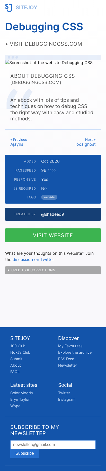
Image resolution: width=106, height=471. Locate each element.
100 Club (17, 346)
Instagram (67, 399)
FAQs (15, 371)
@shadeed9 (52, 214)
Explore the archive (75, 352)
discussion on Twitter (33, 259)
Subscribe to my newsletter (34, 430)
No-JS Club (20, 352)
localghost (85, 142)
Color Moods (21, 393)
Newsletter (67, 365)
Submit (16, 359)
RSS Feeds (67, 359)
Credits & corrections (33, 270)
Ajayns (18, 142)
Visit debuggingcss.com (46, 44)
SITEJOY (25, 7)
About (15, 365)
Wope (15, 406)
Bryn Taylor (20, 399)
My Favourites (70, 346)
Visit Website (53, 235)
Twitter (64, 393)
